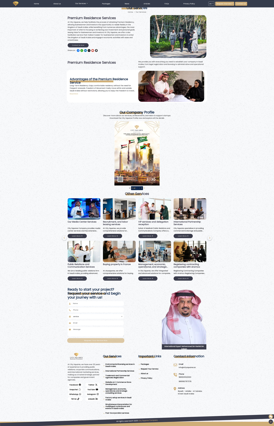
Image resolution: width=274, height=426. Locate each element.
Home (36, 3)
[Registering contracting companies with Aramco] (190, 251)
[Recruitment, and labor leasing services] (119, 209)
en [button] (210, 3)
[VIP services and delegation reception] (154, 209)
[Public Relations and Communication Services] (84, 251)
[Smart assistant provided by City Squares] (271, 416)
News (127, 3)
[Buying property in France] (119, 251)
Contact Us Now (78, 45)
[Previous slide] (209, 238)
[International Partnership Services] (190, 209)
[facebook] (78, 50)
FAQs (167, 3)
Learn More (76, 236)
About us (57, 3)
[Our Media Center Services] (84, 209)
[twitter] (89, 50)
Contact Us (241, 3)
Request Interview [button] (224, 3)
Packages (106, 3)
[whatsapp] (81, 50)
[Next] (64, 238)
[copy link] (96, 50)
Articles (147, 3)
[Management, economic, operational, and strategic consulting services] (154, 251)
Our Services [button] (80, 3)
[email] (92, 50)
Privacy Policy (189, 3)
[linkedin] (85, 50)
